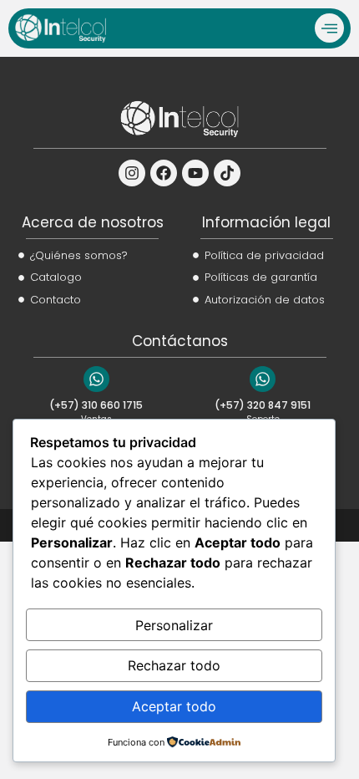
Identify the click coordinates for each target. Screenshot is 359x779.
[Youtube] (195, 173)
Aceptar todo (174, 706)
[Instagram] (132, 173)
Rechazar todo (174, 665)
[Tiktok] (227, 173)
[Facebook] (163, 173)
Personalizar (174, 625)
